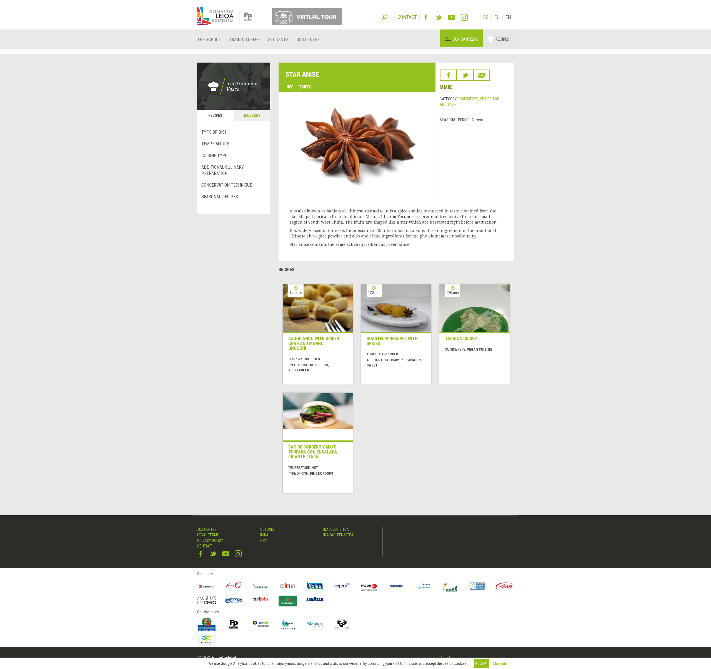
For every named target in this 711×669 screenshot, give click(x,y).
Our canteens (466, 39)
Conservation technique (226, 185)
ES (486, 17)
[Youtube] (451, 17)
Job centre (308, 39)
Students (278, 39)
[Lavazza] (315, 598)
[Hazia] (233, 586)
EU (497, 17)
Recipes (502, 39)
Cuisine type (214, 155)
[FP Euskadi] (233, 624)
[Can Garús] (450, 586)
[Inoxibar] (504, 586)
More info (501, 663)
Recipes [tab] (215, 115)
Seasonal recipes (219, 196)
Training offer (244, 39)
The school (209, 39)
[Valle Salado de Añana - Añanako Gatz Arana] (477, 586)
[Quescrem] (233, 601)
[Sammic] (206, 586)
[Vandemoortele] (396, 586)
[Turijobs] (260, 599)
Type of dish (214, 132)
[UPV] (342, 624)
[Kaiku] (315, 586)
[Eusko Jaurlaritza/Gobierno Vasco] (206, 624)
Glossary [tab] (251, 115)
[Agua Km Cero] (206, 600)
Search (384, 17)
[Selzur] (342, 586)
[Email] (481, 75)
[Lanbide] (260, 624)
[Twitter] (438, 17)
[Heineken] (260, 586)
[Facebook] (425, 17)
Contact (204, 546)
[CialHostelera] (288, 586)
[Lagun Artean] (423, 586)
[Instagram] (464, 17)
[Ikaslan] (315, 624)
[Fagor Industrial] (369, 586)
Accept (481, 663)
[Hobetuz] (288, 624)
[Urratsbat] (206, 640)
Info (290, 87)
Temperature (215, 144)
